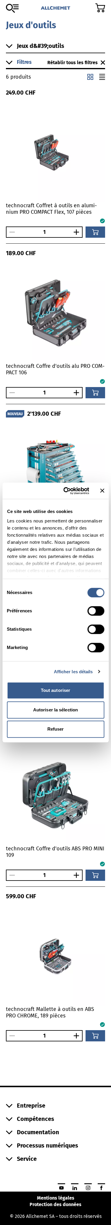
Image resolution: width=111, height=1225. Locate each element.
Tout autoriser (55, 690)
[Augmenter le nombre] (78, 232)
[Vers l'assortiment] (12, 8)
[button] (26, 62)
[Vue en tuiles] (90, 77)
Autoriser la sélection (55, 709)
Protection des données (55, 1204)
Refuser (55, 729)
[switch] (95, 611)
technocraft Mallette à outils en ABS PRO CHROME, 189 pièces (50, 1012)
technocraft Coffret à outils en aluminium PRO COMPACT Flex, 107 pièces (51, 208)
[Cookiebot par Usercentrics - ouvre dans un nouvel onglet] (66, 491)
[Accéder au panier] (100, 8)
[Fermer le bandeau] (102, 491)
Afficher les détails (73, 671)
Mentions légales (55, 1198)
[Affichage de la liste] (102, 77)
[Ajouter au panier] (95, 232)
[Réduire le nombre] (11, 232)
